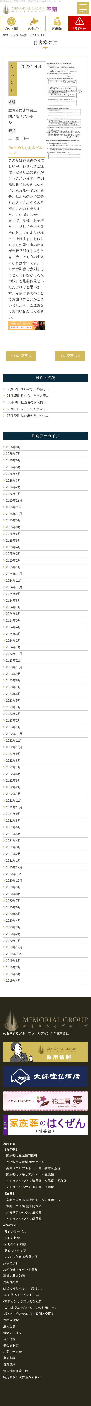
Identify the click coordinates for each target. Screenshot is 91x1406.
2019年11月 (14, 954)
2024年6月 (13, 613)
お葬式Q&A (11, 1320)
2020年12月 (14, 867)
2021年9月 (13, 814)
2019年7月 (13, 967)
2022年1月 (13, 794)
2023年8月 (13, 680)
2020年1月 (13, 940)
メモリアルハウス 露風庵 (24, 1218)
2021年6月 (13, 827)
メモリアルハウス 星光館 (24, 1212)
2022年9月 (13, 754)
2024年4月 (13, 627)
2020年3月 (13, 927)
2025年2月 (13, 560)
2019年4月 (13, 980)
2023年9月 (13, 674)
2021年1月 (13, 860)
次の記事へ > (69, 356)
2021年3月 (13, 847)
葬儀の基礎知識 (14, 1275)
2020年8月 (13, 894)
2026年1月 (13, 493)
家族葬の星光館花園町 (21, 1155)
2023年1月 (13, 727)
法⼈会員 (9, 1326)
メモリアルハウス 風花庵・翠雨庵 (30, 1187)
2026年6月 (13, 460)
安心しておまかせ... (28, 409)
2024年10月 (14, 587)
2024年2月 (13, 640)
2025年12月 (14, 500)
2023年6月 (13, 694)
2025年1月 (13, 567)
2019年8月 (13, 960)
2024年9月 (13, 593)
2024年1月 (13, 647)
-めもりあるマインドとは (21, 1294)
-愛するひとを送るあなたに (22, 1301)
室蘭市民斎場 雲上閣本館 (24, 1206)
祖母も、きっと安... (28, 395)
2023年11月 (14, 660)
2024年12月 (14, 574)
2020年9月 (13, 887)
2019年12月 (14, 947)
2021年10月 (14, 807)
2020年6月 (13, 907)
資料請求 (9, 1364)
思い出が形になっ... (28, 415)
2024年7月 (13, 607)
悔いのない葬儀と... (28, 389)
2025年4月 (13, 547)
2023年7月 (13, 687)
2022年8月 (13, 760)
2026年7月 (13, 453)
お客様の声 (11, 1282)
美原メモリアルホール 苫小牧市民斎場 (33, 1168)
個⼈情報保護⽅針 (15, 1370)
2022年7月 (13, 767)
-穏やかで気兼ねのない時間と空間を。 (30, 1313)
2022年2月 (13, 787)
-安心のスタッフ (14, 1250)
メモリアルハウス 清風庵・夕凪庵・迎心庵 (36, 1180)
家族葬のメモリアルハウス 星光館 (30, 1174)
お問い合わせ (12, 1351)
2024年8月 (13, 600)
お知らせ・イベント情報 (20, 1269)
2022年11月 (14, 740)
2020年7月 (13, 900)
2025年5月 (13, 540)
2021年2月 (13, 854)
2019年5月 (13, 974)
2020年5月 (13, 914)
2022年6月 (13, 774)
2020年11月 (14, 874)
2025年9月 (13, 520)
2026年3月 (13, 480)
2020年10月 (14, 880)
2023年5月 (13, 700)
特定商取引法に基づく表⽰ (22, 1377)
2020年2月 (13, 934)
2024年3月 (13, 634)
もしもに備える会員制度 (20, 1256)
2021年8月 (13, 820)
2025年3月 (13, 553)
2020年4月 (13, 920)
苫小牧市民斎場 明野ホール (25, 1162)
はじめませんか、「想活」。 (23, 1288)
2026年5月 (13, 467)
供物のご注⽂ (12, 1332)
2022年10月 (14, 747)
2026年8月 (13, 447)
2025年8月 (13, 527)
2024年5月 (13, 620)
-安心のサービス (14, 1231)
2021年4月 (13, 840)
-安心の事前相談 (14, 1244)
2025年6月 (13, 534)
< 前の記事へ (21, 356)
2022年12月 (14, 734)
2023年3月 (13, 713)
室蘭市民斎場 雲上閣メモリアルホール (33, 1199)
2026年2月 (13, 487)
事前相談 (9, 1358)
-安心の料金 (11, 1237)
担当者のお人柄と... (28, 402)
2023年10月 (14, 667)
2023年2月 (13, 720)
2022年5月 (13, 780)
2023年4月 (13, 707)
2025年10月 (14, 514)
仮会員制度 (11, 1345)
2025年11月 (14, 507)
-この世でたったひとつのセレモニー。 (30, 1307)
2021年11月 (14, 800)
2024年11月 (14, 580)
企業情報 (9, 1339)
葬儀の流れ (11, 1263)
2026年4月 (13, 474)
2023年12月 (14, 653)
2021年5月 (13, 834)
